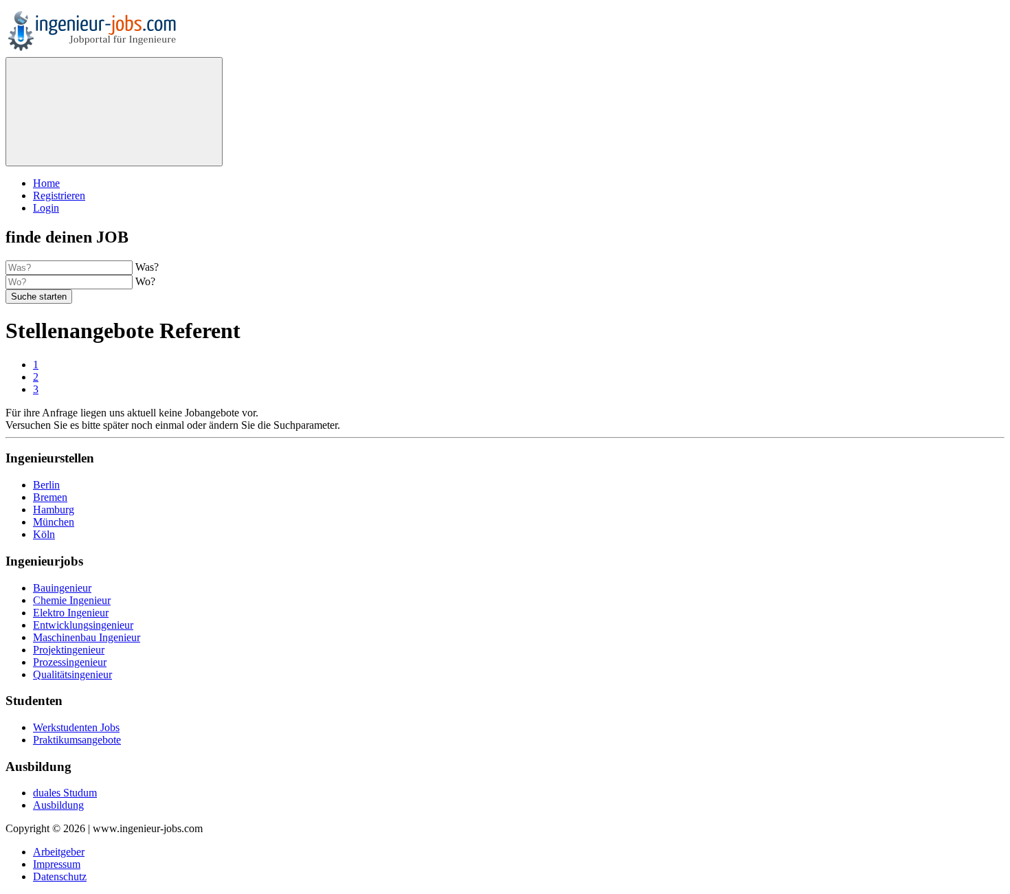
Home (46, 183)
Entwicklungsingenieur (83, 625)
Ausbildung (58, 805)
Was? (147, 267)
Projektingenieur (68, 650)
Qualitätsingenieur (72, 674)
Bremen (50, 497)
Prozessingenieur (69, 662)
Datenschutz (60, 876)
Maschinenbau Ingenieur (86, 637)
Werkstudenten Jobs (76, 727)
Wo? (145, 281)
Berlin (46, 485)
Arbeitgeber (59, 852)
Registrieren (59, 195)
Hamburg (53, 509)
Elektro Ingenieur (71, 612)
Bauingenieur (62, 588)
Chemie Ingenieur (72, 600)
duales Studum (65, 792)
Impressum (56, 864)
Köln (44, 534)
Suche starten (39, 296)
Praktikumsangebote (77, 740)
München (53, 522)
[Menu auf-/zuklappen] (114, 111)
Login (46, 208)
